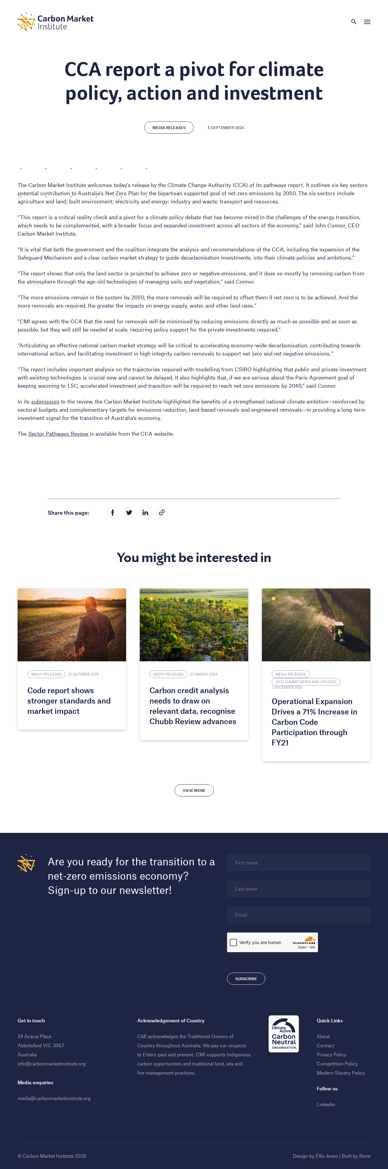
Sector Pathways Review (59, 433)
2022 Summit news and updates (306, 682)
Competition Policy (337, 1063)
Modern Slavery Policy (341, 1072)
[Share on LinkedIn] (145, 512)
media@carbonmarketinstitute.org (54, 1098)
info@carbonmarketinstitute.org (52, 1063)
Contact (325, 1045)
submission (45, 401)
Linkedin (326, 1104)
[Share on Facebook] (113, 512)
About (323, 1036)
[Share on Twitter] (129, 512)
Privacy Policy (331, 1054)
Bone (364, 1156)
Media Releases (169, 127)
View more (194, 790)
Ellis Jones (327, 1156)
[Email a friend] (162, 512)
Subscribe (246, 978)
